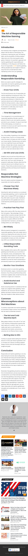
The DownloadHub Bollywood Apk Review (7, 468)
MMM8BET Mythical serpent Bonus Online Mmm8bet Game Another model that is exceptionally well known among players (7, 451)
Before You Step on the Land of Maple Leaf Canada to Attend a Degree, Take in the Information (18, 510)
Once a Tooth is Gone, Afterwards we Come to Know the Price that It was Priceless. (19, 536)
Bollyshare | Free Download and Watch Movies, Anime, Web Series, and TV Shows (21, 450)
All (6, 27)
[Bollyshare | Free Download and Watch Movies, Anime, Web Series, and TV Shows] (21, 442)
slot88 (14, 66)
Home (4, 27)
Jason (5, 39)
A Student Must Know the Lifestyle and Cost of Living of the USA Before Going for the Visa (13, 500)
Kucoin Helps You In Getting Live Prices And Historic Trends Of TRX (20, 469)
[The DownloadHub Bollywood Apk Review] (7, 462)
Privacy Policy (13, 553)
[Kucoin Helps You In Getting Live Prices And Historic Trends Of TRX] (21, 462)
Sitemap (7, 553)
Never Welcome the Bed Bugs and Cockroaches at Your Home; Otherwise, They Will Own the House (18, 527)
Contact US (20, 553)
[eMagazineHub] (14, 2)
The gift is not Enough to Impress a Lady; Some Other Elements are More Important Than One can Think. (19, 518)
